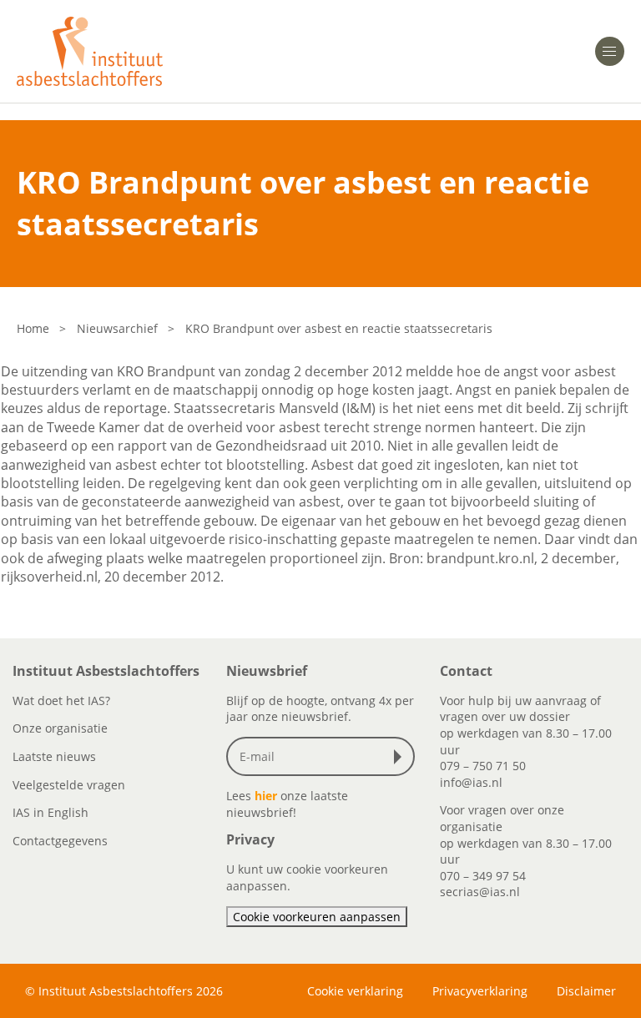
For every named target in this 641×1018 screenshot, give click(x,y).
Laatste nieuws (54, 756)
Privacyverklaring (479, 991)
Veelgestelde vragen (69, 785)
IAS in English (50, 812)
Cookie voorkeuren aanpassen (317, 917)
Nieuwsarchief (117, 328)
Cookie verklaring (355, 991)
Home (33, 328)
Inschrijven (401, 756)
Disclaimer (586, 991)
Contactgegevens (60, 841)
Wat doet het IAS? (61, 700)
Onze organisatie (60, 728)
